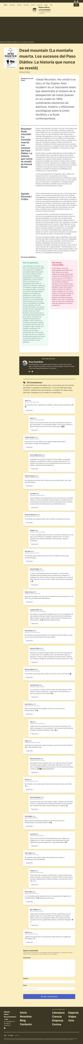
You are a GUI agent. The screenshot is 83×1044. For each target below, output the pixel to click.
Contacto (26, 1024)
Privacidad (10, 1035)
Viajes (46, 5)
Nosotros (26, 1016)
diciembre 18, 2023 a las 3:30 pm (37, 723)
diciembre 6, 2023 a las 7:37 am (37, 570)
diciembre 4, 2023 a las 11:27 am (32, 516)
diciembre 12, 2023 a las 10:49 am (32, 593)
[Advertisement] (41, 28)
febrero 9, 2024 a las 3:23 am (31, 934)
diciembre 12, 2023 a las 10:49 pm (37, 611)
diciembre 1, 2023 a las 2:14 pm (32, 402)
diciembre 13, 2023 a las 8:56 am (32, 632)
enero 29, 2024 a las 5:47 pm (36, 872)
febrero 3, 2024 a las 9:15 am (36, 911)
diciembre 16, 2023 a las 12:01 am (32, 671)
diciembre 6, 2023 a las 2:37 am (32, 553)
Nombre (25, 978)
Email (25, 985)
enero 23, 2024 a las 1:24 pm (31, 818)
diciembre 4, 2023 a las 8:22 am (37, 495)
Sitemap (17, 1035)
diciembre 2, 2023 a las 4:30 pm (37, 456)
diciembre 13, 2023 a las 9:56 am (37, 650)
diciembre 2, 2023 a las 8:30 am (32, 438)
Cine (51, 5)
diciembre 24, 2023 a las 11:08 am (32, 742)
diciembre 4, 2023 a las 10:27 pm (37, 532)
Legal (5, 1035)
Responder (29, 410)
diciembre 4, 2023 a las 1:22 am (32, 477)
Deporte (39, 5)
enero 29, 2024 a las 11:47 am (31, 854)
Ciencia (19, 5)
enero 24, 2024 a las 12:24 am (37, 835)
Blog (23, 1020)
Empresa (26, 5)
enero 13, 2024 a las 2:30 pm (31, 781)
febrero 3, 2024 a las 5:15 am (31, 893)
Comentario (27, 957)
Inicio (5, 5)
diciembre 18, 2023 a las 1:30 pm (32, 705)
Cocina (33, 5)
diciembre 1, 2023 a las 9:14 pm (37, 419)
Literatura (12, 5)
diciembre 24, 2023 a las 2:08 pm (37, 760)
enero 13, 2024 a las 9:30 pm (36, 799)
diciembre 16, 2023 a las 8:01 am (37, 686)
